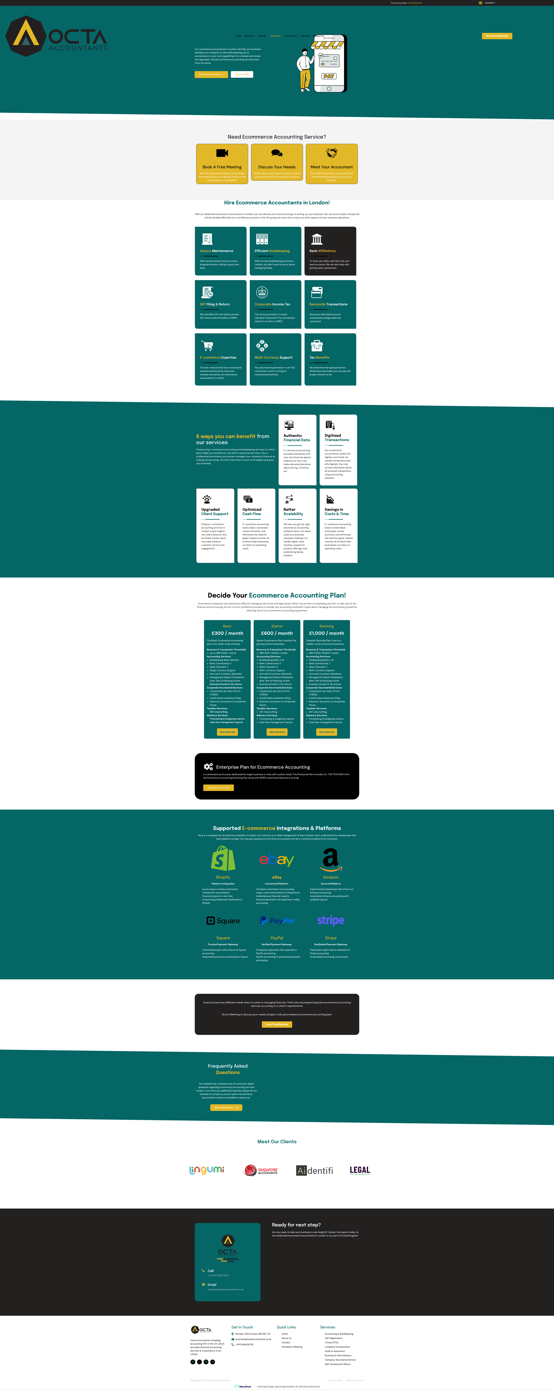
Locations (275, 36)
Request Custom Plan (219, 787)
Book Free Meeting (497, 36)
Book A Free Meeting (222, 167)
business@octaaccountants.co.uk (253, 1339)
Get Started (227, 732)
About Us (305, 36)
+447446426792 (415, 3)
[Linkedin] (212, 1362)
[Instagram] (199, 1362)
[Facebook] (192, 1362)
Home (239, 36)
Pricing (261, 36)
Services (248, 36)
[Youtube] (206, 1362)
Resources (290, 36)
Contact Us (318, 36)
